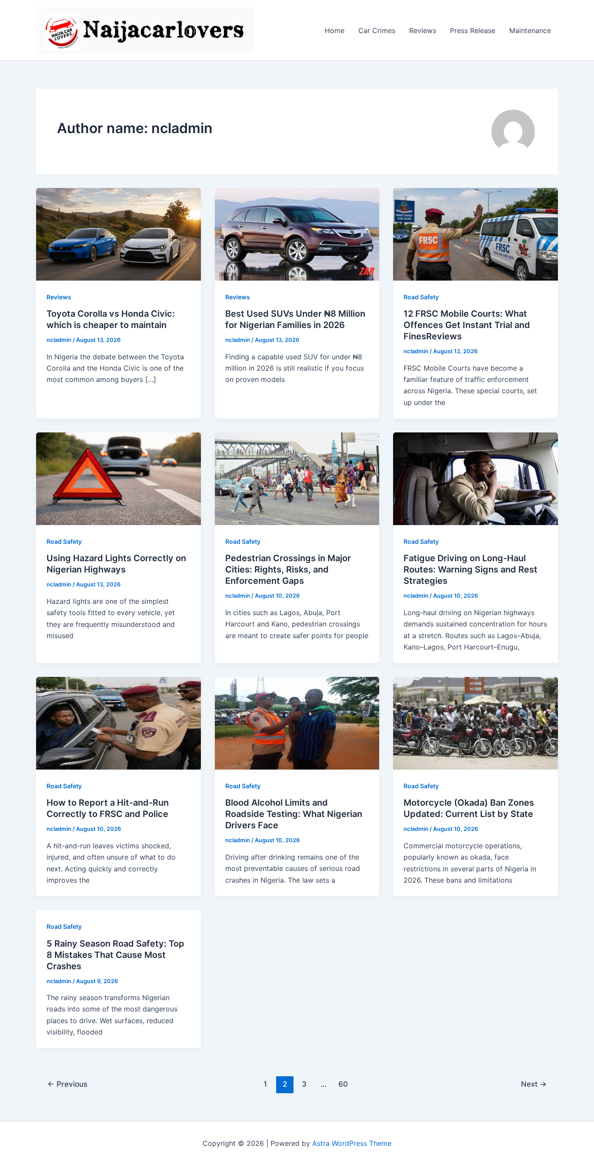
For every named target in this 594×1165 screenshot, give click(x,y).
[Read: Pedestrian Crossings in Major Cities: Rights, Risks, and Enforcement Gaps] (297, 478)
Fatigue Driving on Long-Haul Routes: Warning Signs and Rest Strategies (470, 569)
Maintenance (530, 30)
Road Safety (421, 297)
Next (534, 1083)
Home (334, 30)
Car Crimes (376, 30)
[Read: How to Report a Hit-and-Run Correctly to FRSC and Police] (118, 722)
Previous (67, 1083)
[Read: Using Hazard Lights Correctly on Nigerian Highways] (118, 478)
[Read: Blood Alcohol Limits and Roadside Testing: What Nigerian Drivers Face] (297, 722)
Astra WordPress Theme (351, 1143)
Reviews (422, 30)
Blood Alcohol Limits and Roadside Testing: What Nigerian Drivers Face (293, 813)
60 (343, 1083)
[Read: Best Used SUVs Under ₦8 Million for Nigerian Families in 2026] (297, 233)
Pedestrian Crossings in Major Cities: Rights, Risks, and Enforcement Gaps (288, 569)
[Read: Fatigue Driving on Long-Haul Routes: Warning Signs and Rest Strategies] (475, 478)
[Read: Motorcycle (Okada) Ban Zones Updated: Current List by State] (475, 722)
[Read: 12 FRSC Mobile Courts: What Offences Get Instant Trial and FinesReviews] (475, 233)
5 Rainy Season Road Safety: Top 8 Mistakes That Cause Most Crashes (115, 954)
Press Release (472, 30)
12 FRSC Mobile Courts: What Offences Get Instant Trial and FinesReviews (467, 324)
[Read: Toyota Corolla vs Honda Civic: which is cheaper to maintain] (118, 233)
